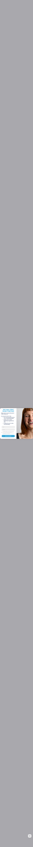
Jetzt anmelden (8, 436)
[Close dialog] (31, 410)
